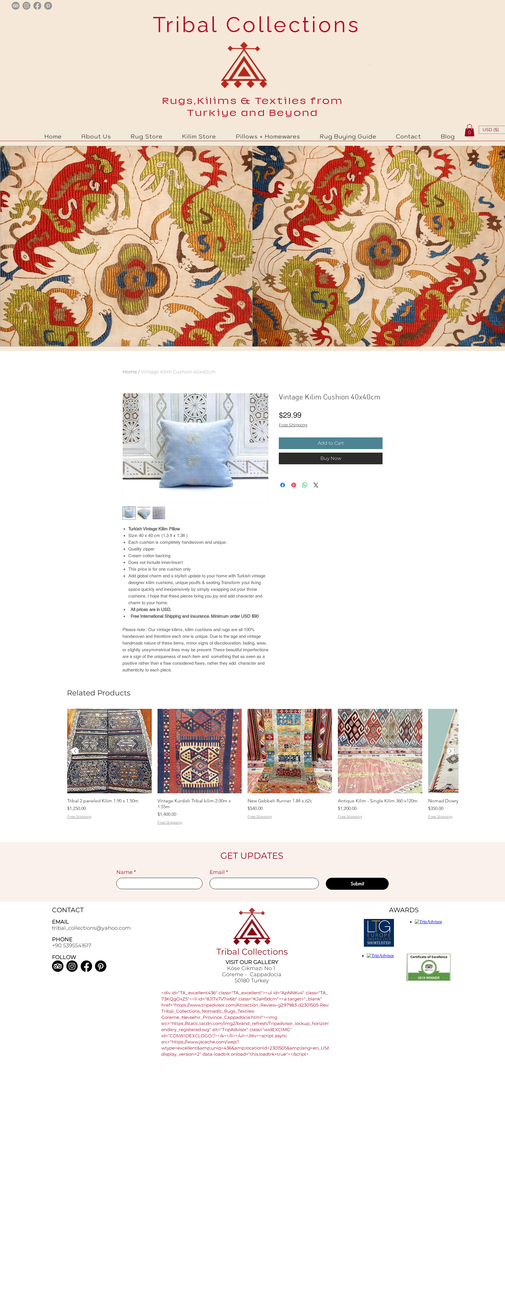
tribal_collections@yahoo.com (91, 928)
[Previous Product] (75, 750)
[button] (146, 136)
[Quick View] (109, 751)
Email (219, 872)
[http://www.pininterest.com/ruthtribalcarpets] (48, 6)
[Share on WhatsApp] (304, 485)
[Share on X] (315, 485)
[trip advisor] (16, 6)
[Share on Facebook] (282, 485)
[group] (263, 774)
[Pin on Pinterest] (293, 485)
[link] (469, 130)
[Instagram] (72, 966)
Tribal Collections (253, 24)
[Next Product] (450, 750)
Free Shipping (293, 424)
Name (126, 872)
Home (129, 372)
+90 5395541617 (71, 945)
